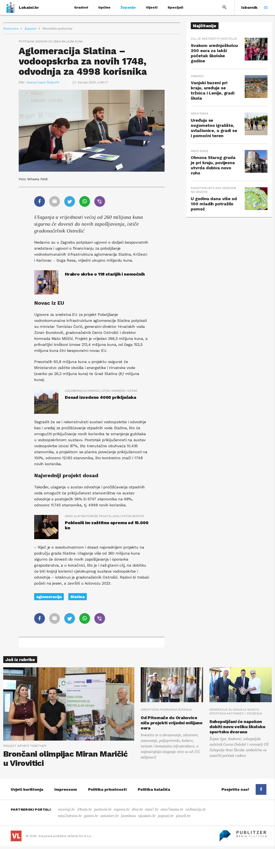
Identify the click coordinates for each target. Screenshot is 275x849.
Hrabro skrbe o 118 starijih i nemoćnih (105, 274)
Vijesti (151, 7)
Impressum (65, 789)
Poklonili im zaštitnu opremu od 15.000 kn (106, 525)
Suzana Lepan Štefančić (42, 82)
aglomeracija (49, 596)
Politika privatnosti (107, 789)
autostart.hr (109, 816)
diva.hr (137, 809)
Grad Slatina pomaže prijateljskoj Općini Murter (104, 516)
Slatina (77, 596)
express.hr (122, 809)
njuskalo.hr (147, 816)
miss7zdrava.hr (70, 816)
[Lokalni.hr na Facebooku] (261, 789)
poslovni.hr (103, 809)
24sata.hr (84, 809)
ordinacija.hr (196, 809)
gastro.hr (91, 816)
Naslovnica (11, 28)
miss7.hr (152, 809)
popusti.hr (166, 816)
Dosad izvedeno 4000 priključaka (100, 397)
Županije (128, 7)
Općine (104, 7)
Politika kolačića (154, 789)
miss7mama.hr (172, 809)
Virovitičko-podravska (57, 28)
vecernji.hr (66, 809)
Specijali (175, 7)
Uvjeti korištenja (27, 789)
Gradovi (81, 7)
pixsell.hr (183, 816)
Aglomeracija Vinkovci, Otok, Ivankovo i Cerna (101, 390)
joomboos (128, 816)
